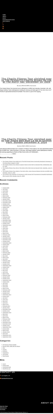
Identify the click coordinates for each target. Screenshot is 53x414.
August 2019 (6, 267)
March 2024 (6, 233)
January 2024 (6, 236)
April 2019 (5, 272)
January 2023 (6, 254)
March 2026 (6, 196)
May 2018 (5, 285)
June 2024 (5, 228)
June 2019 (5, 268)
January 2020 (6, 262)
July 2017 (5, 298)
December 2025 (7, 200)
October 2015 (6, 325)
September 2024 (7, 225)
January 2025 (6, 218)
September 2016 (7, 312)
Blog (4, 348)
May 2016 (5, 314)
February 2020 (6, 260)
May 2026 (5, 192)
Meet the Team (4, 406)
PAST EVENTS (6, 21)
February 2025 (6, 217)
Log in (4, 364)
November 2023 (7, 239)
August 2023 (6, 244)
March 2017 (6, 304)
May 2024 (5, 230)
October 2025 (6, 204)
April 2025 (5, 213)
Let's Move (5, 354)
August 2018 (6, 281)
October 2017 (6, 293)
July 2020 (5, 259)
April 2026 (5, 194)
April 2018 (5, 286)
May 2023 (5, 247)
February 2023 (6, 252)
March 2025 (6, 215)
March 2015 (6, 330)
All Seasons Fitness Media (9, 344)
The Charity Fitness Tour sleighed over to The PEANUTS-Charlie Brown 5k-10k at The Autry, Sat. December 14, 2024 (26, 80)
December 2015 (7, 322)
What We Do (3, 408)
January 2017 (6, 307)
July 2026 (5, 189)
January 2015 (6, 332)
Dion (20, 85)
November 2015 (7, 324)
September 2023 (7, 243)
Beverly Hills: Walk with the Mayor (11, 346)
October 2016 (6, 311)
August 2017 (6, 296)
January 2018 (6, 291)
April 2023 (5, 249)
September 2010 (7, 337)
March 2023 (6, 251)
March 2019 (6, 273)
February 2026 (6, 197)
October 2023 (6, 241)
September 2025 (7, 205)
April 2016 (5, 315)
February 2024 (6, 234)
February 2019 (6, 275)
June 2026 (5, 191)
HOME (4, 14)
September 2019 (7, 265)
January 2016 (6, 320)
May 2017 (5, 301)
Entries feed (6, 365)
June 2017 (5, 299)
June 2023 (5, 246)
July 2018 (5, 283)
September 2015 (7, 327)
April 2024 (5, 231)
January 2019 (6, 277)
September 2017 (7, 294)
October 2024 (6, 223)
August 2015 (6, 328)
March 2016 (6, 317)
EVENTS (5, 351)
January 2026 (6, 199)
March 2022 (6, 257)
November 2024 (7, 221)
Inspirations (6, 352)
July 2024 (5, 226)
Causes (5, 349)
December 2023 (7, 238)
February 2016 (6, 319)
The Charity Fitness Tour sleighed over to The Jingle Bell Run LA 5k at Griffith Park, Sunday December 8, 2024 (26, 141)
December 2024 (7, 220)
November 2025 (7, 202)
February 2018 (6, 290)
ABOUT (4, 16)
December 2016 (7, 309)
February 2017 (6, 306)
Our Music (2, 409)
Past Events (33, 85)
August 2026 (6, 187)
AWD (27, 412)
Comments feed (7, 367)
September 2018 (7, 280)
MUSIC (4, 18)
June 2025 (5, 210)
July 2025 (5, 209)
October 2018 (6, 278)
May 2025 (5, 212)
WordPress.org (6, 368)
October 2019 (6, 264)
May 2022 (5, 256)
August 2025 (6, 207)
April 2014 (5, 333)
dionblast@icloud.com (7, 378)
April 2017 (5, 302)
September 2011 (7, 335)
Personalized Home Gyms (9, 19)
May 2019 (5, 270)
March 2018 (6, 288)
